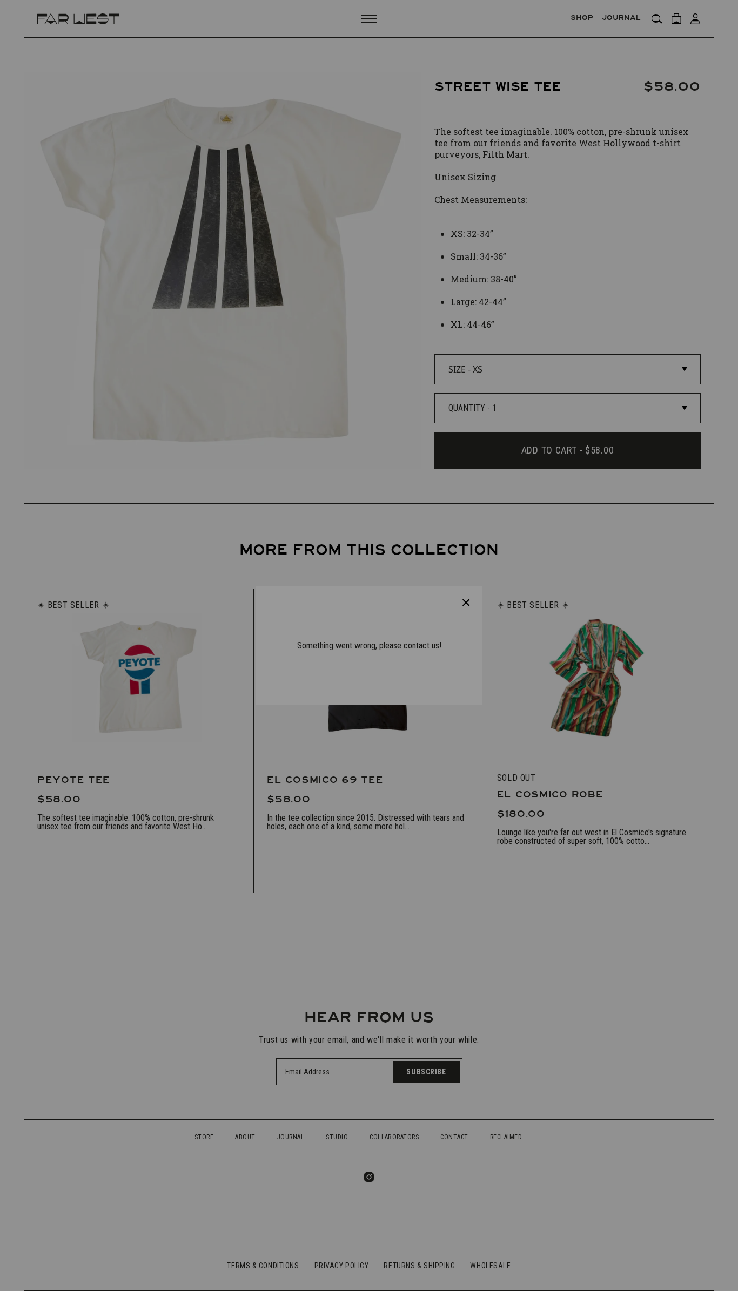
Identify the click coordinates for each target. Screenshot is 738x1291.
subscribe (361, 682)
